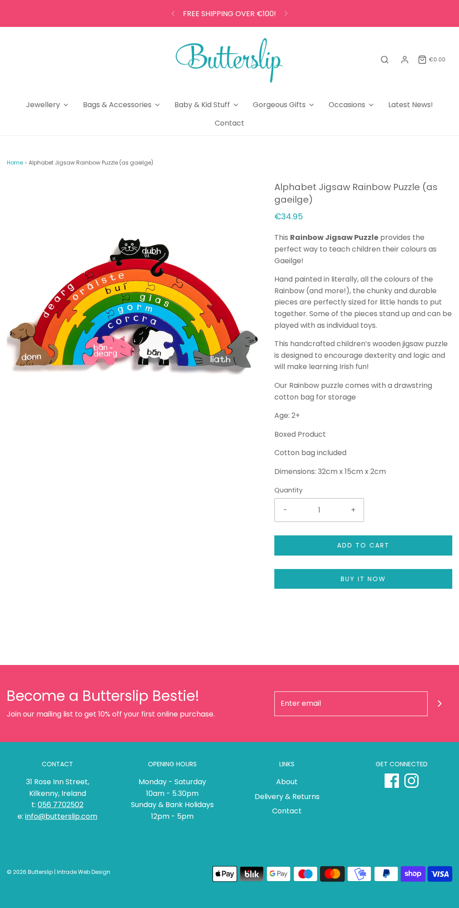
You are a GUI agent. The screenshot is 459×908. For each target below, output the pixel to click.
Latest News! (410, 105)
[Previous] (173, 13)
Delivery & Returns (287, 796)
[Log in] (404, 59)
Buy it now (363, 578)
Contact (229, 123)
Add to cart (363, 545)
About (287, 782)
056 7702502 (60, 804)
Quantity (288, 490)
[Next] (286, 13)
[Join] (440, 703)
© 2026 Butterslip (30, 872)
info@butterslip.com (61, 816)
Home (15, 162)
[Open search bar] (385, 60)
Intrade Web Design (83, 872)
